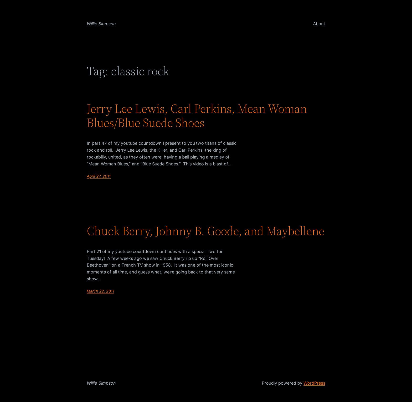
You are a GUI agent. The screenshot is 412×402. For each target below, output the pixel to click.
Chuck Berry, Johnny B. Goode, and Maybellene (205, 231)
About (319, 23)
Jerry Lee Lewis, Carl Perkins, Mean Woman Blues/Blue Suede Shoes (197, 115)
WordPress (314, 383)
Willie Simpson (101, 23)
